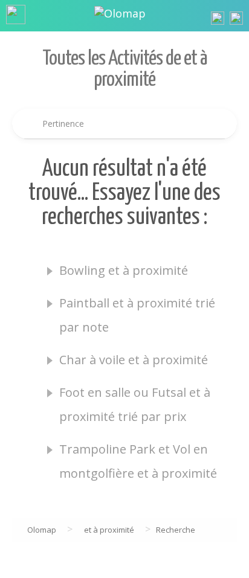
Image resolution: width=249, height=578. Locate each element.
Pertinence (63, 123)
